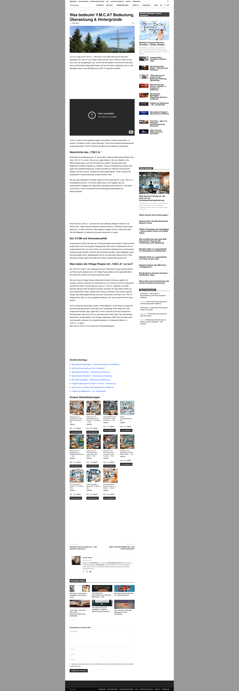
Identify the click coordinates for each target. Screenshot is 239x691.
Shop (156, 5)
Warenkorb (136, 1)
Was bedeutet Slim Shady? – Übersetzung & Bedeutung (159, 68)
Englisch (76, 10)
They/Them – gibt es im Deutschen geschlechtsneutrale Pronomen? (158, 123)
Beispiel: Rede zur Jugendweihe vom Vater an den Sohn (153, 258)
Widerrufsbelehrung (97, 1)
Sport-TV (135, 5)
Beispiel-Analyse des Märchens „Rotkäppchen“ (152, 266)
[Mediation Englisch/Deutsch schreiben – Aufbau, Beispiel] (154, 29)
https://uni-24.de (87, 560)
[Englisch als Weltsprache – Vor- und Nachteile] (143, 104)
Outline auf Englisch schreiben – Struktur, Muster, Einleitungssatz (101, 609)
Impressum (73, 1)
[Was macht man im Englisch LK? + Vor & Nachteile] (124, 588)
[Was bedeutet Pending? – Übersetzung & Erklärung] (143, 113)
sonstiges (146, 5)
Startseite (100, 5)
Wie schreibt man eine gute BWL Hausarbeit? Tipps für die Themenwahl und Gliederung (153, 241)
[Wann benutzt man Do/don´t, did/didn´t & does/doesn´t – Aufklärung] (143, 86)
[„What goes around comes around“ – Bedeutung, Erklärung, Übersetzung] (143, 76)
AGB (107, 1)
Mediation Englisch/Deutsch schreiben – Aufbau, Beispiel (152, 43)
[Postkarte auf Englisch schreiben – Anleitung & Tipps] (80, 588)
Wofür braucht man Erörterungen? (153, 215)
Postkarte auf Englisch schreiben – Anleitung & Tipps (78, 595)
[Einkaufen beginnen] (161, 5)
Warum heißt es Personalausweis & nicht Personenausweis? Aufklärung (153, 295)
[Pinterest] (164, 5)
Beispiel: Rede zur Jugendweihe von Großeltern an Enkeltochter (153, 250)
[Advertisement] (102, 85)
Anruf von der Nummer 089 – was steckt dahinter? (122, 548)
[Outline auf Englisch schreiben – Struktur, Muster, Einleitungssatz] (102, 603)
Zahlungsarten (83, 1)
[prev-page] (71, 619)
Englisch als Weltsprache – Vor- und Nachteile (159, 104)
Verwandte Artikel (78, 581)
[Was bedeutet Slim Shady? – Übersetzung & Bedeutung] (143, 68)
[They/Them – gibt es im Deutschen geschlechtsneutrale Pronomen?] (80, 604)
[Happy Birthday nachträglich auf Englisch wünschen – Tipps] (102, 588)
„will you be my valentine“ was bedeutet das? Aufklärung (123, 612)
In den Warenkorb (76, 432)
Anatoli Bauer (75, 23)
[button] (168, 1)
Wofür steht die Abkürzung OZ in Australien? (156, 132)
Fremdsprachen (122, 5)
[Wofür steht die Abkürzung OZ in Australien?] (143, 131)
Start (71, 10)
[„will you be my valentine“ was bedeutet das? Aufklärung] (124, 604)
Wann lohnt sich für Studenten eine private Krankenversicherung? (154, 282)
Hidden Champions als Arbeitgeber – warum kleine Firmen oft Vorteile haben (154, 231)
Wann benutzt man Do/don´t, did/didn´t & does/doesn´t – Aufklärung (158, 87)
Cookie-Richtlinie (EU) (117, 1)
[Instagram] (87, 572)
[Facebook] (84, 572)
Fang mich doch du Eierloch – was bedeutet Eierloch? (83, 548)
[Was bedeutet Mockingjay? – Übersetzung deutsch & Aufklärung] (143, 95)
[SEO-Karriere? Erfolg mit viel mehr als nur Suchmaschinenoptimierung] (154, 183)
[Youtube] (168, 5)
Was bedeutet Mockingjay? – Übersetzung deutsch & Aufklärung (158, 96)
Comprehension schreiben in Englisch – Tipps (158, 59)
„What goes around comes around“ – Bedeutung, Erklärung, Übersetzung (158, 77)
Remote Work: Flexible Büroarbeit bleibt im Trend (153, 222)
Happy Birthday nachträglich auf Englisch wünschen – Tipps (101, 595)
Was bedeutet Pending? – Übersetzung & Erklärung (159, 113)
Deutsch (109, 5)
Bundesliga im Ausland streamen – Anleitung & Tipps (154, 274)
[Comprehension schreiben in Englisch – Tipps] (143, 59)
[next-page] (74, 619)
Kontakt (128, 1)
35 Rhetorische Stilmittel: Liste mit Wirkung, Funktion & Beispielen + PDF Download (153, 322)
